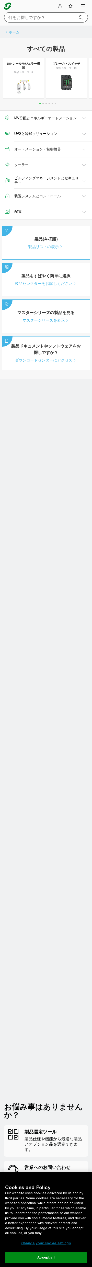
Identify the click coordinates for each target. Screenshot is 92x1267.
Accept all (45, 1257)
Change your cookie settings (46, 1243)
